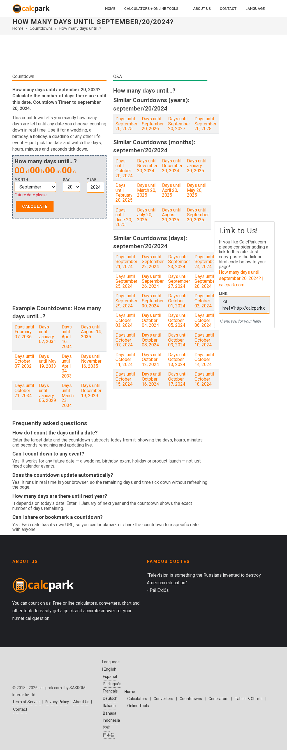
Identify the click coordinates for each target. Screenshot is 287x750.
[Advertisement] (109, 56)
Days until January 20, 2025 (196, 165)
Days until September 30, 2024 (153, 300)
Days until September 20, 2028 (205, 123)
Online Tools (138, 705)
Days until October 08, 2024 (151, 340)
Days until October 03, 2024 (125, 320)
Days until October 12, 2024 (151, 359)
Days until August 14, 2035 (91, 331)
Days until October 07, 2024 (125, 340)
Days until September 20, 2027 (179, 123)
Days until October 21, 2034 (24, 390)
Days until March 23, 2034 (68, 395)
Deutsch (110, 698)
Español (110, 676)
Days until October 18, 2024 (204, 378)
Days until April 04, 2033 (67, 366)
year (91, 179)
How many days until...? (80, 28)
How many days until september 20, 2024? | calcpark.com (241, 278)
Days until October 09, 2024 (178, 340)
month (21, 179)
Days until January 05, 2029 (47, 393)
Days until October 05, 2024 (178, 320)
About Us (81, 702)
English (110, 669)
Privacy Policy (57, 702)
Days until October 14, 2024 (204, 359)
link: (223, 294)
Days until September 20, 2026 (153, 123)
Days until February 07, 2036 (24, 331)
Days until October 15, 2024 (125, 378)
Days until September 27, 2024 (179, 281)
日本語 (109, 735)
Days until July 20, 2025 (146, 214)
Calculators (137, 698)
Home (18, 28)
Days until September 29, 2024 (126, 300)
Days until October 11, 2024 (125, 359)
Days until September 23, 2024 (179, 261)
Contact (20, 709)
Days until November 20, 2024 (147, 165)
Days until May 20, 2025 (196, 190)
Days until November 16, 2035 (91, 361)
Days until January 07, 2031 (47, 334)
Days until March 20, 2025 (146, 190)
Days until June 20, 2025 (123, 217)
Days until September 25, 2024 (126, 281)
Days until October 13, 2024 (178, 359)
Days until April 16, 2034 (67, 336)
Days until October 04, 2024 (151, 320)
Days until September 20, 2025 (126, 123)
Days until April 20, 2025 (171, 190)
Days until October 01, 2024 (178, 300)
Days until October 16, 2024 (151, 378)
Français (110, 691)
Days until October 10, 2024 (204, 340)
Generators (218, 698)
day (66, 179)
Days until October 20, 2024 (124, 168)
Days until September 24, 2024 (205, 261)
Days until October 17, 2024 (178, 378)
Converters (163, 698)
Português (112, 684)
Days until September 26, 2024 (153, 281)
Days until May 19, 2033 (48, 361)
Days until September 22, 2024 (153, 261)
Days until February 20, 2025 (124, 193)
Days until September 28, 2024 (205, 281)
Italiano (109, 705)
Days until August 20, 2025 (171, 214)
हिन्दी (106, 727)
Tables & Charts (249, 698)
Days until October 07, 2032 (24, 361)
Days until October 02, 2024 (204, 300)
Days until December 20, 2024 (172, 165)
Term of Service (26, 702)
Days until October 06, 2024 (204, 320)
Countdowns (41, 28)
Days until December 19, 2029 (91, 390)
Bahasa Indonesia (111, 717)
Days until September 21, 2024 (126, 261)
